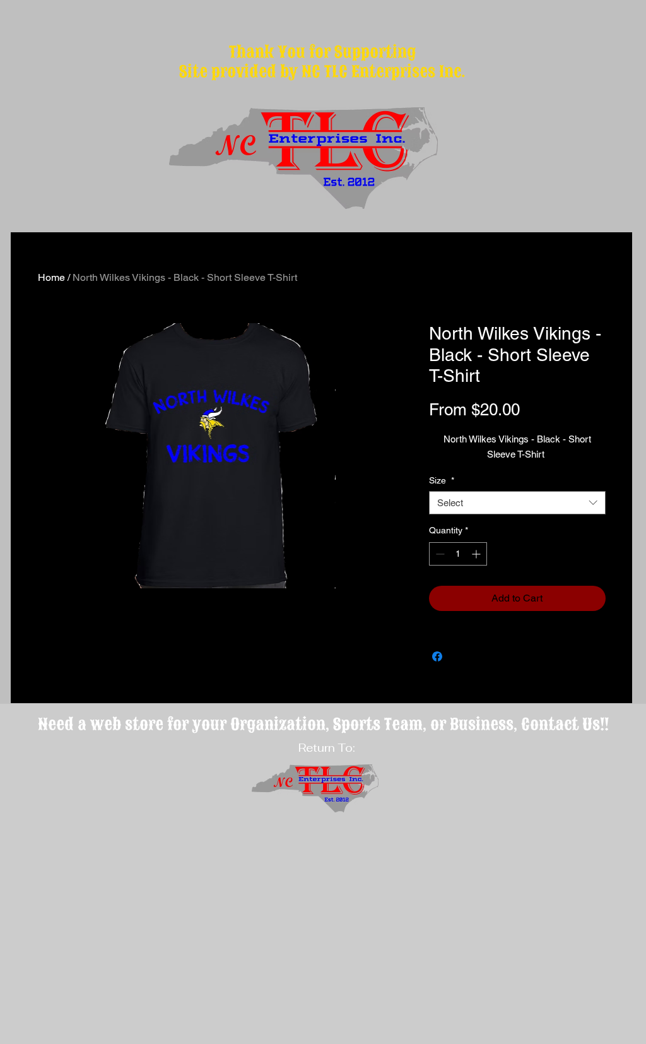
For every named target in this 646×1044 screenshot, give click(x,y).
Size (441, 480)
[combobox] (517, 503)
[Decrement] (439, 554)
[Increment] (477, 554)
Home (51, 277)
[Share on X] (461, 656)
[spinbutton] (458, 554)
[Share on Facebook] (437, 656)
